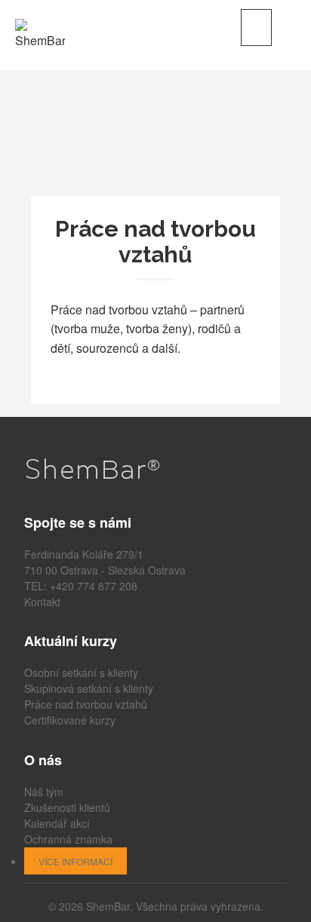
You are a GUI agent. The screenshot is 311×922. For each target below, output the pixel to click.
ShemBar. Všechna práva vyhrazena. (174, 906)
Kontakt (42, 601)
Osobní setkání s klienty (81, 672)
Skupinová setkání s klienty (88, 688)
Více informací (75, 861)
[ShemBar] (40, 32)
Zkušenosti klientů (67, 807)
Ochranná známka (68, 839)
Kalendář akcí (57, 823)
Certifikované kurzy (69, 719)
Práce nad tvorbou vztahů (85, 704)
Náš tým (43, 791)
